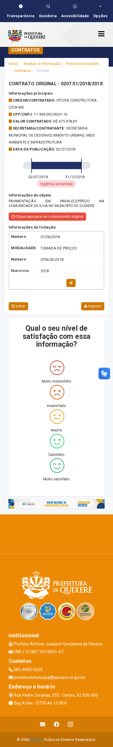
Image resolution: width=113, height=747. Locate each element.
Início (13, 63)
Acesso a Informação (42, 63)
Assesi (36, 739)
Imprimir (94, 306)
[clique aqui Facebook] (57, 724)
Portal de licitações (82, 63)
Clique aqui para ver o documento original (48, 217)
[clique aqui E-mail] (43, 724)
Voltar (19, 306)
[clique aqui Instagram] (70, 724)
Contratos (22, 70)
